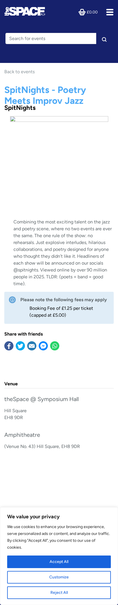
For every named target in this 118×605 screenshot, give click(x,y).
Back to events (19, 71)
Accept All (59, 561)
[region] (59, 556)
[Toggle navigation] (108, 12)
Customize (59, 577)
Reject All (59, 592)
